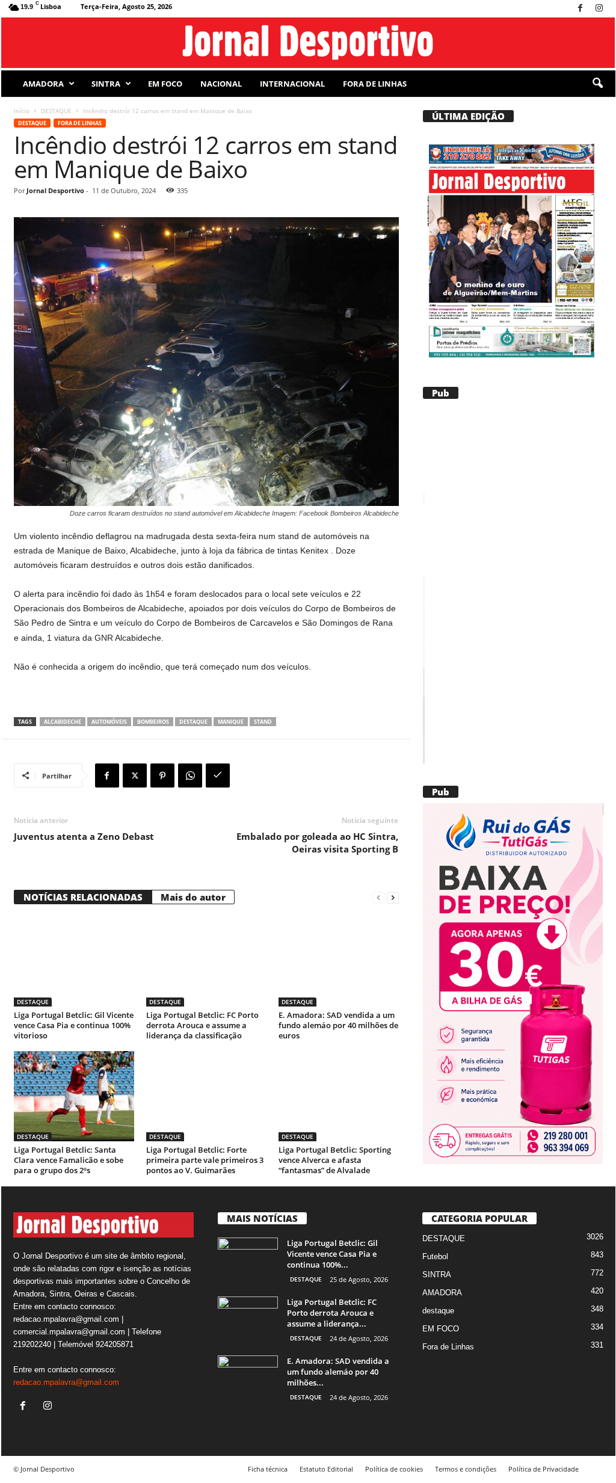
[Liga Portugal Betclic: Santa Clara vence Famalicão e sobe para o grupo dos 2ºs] (74, 1096)
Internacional (292, 83)
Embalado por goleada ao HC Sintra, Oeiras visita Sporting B (317, 842)
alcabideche (62, 722)
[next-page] (393, 897)
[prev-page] (378, 897)
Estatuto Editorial (326, 1468)
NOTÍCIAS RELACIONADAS (83, 897)
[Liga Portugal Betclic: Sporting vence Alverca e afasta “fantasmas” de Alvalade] (339, 1096)
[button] (597, 83)
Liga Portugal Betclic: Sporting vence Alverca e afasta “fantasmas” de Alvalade (335, 1160)
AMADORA (43, 83)
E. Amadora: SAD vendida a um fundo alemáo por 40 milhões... (338, 1371)
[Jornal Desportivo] (308, 42)
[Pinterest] (162, 775)
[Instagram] (599, 8)
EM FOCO (165, 83)
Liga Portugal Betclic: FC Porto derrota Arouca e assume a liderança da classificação (202, 1025)
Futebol (435, 1256)
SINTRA (105, 83)
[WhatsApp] (190, 775)
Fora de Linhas (375, 83)
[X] (135, 775)
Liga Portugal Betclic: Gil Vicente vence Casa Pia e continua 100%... (332, 1254)
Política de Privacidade (543, 1468)
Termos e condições (465, 1468)
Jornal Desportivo (55, 190)
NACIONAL (221, 83)
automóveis (109, 722)
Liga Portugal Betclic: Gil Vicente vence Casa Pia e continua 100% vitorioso (74, 1025)
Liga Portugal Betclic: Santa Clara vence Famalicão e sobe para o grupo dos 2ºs (68, 1160)
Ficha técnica (268, 1468)
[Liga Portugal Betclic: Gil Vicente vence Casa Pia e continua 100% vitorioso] (74, 961)
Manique (231, 722)
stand (263, 722)
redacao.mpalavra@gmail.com (66, 1382)
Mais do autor (193, 897)
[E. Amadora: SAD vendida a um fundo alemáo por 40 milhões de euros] (339, 961)
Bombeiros (153, 722)
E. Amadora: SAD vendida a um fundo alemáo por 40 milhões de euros (338, 1025)
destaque (193, 722)
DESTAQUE (56, 110)
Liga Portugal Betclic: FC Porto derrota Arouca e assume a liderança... (332, 1312)
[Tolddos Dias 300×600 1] (521, 983)
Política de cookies (394, 1468)
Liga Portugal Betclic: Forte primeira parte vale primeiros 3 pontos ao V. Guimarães (204, 1160)
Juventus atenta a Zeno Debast (84, 836)
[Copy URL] (218, 775)
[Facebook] (580, 8)
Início (21, 110)
